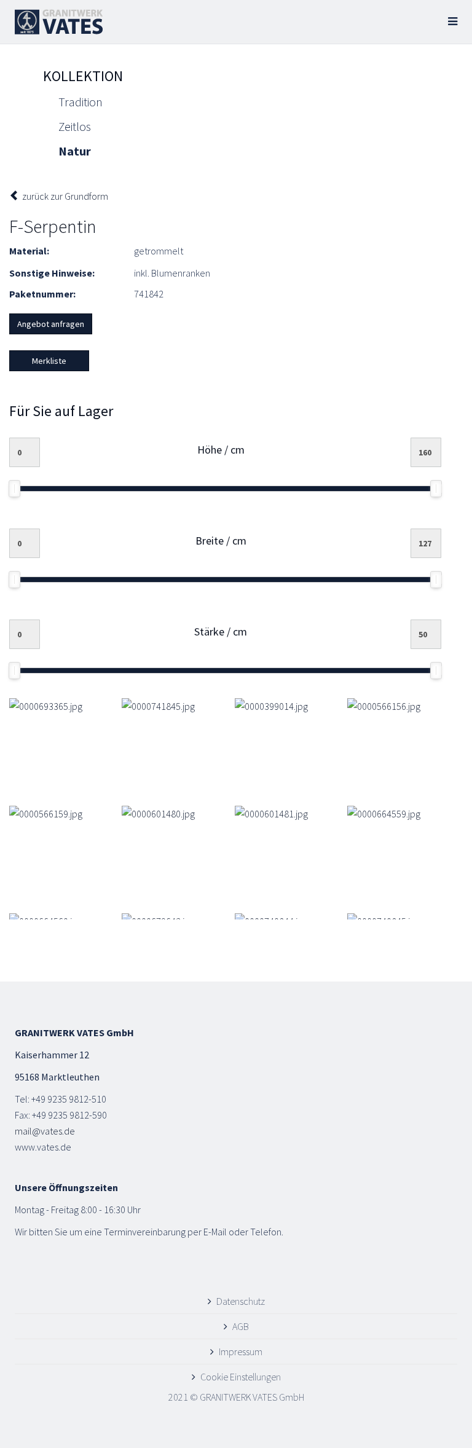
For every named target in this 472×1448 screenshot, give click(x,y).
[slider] (14, 488)
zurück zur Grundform (64, 196)
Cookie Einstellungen (240, 1377)
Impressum (240, 1351)
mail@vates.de (45, 1131)
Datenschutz (240, 1301)
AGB (240, 1326)
